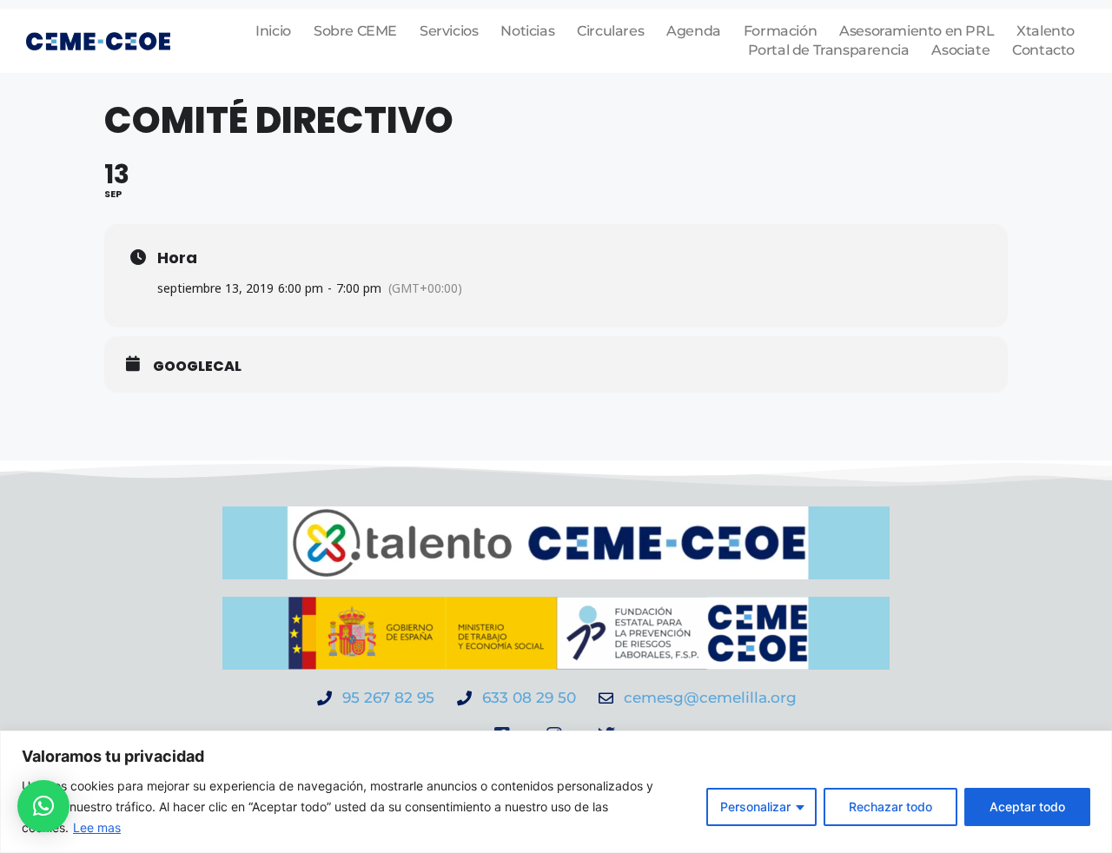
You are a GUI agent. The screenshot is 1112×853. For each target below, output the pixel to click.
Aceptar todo (1027, 806)
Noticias (527, 31)
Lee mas (97, 827)
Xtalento (1045, 31)
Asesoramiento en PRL (916, 31)
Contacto (1043, 50)
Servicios (449, 31)
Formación (780, 31)
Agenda (693, 31)
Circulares (610, 31)
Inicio (273, 31)
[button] (43, 806)
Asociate (960, 50)
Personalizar (755, 806)
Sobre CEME (355, 31)
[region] (556, 792)
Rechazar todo (890, 806)
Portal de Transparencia (829, 50)
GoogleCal (197, 366)
